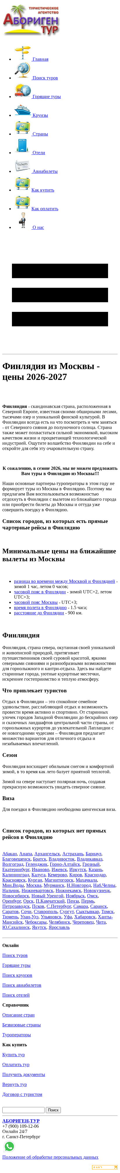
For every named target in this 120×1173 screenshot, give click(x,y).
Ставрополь (45, 911)
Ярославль (59, 927)
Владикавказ (89, 858)
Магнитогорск (59, 879)
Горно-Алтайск (65, 864)
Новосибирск (15, 895)
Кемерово (57, 874)
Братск (39, 858)
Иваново (40, 869)
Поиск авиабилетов (21, 985)
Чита (101, 922)
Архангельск (47, 853)
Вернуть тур (14, 1084)
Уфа (68, 916)
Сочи (26, 911)
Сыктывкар (87, 911)
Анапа (25, 853)
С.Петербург (59, 906)
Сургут (67, 911)
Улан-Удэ (29, 916)
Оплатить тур (15, 1064)
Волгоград (12, 864)
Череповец (83, 922)
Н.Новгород (79, 885)
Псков (38, 906)
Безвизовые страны (21, 1024)
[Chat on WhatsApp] (9, 1151)
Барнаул (93, 853)
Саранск (98, 906)
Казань (95, 869)
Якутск (39, 927)
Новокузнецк (97, 890)
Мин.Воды (13, 885)
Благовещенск (16, 858)
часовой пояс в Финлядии (40, 591)
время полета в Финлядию (40, 607)
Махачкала (86, 879)
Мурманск (54, 885)
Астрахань (72, 853)
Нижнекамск (68, 890)
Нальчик (10, 890)
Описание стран (18, 1014)
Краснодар (95, 874)
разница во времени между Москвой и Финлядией (64, 581)
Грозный (91, 864)
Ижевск (59, 869)
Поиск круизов (17, 975)
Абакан (9, 853)
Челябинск (59, 922)
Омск (92, 895)
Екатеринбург (15, 869)
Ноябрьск (75, 895)
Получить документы (23, 1074)
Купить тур (13, 1054)
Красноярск (14, 879)
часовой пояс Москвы (36, 602)
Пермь (87, 901)
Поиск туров (15, 955)
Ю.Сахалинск (16, 927)
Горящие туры (16, 965)
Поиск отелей (16, 995)
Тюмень (10, 916)
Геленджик (36, 864)
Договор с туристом (22, 1094)
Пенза (73, 901)
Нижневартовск (37, 890)
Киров (75, 874)
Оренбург (11, 901)
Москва (33, 885)
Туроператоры (16, 1034)
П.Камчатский (50, 901)
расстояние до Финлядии (39, 612)
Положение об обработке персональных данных (50, 1157)
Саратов (10, 911)
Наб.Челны (104, 885)
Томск (107, 911)
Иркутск (77, 869)
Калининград (15, 874)
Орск (28, 901)
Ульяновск (51, 916)
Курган (35, 879)
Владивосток (62, 858)
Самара (80, 906)
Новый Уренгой (47, 895)
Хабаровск (85, 916)
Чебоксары (36, 922)
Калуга (38, 874)
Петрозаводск (16, 906)
